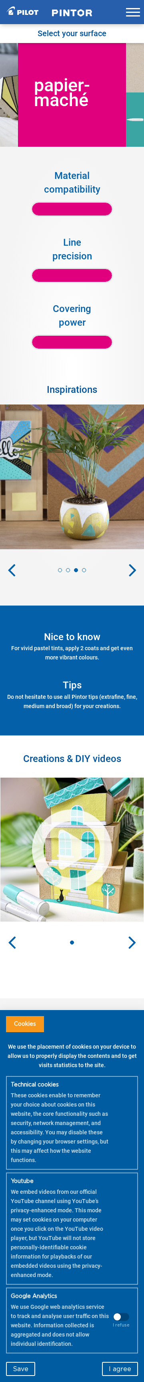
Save (20, 1369)
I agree (120, 1369)
